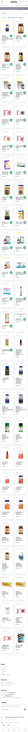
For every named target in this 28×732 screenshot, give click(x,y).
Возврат (3, 673)
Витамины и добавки (8, 8)
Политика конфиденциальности (9, 683)
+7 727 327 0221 (10, 694)
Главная (2, 8)
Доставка (3, 671)
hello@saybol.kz (8, 696)
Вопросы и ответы (5, 674)
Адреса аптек (4, 668)
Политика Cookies (5, 685)
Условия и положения (6, 682)
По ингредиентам (17, 8)
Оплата (3, 670)
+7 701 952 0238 (11, 692)
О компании (4, 666)
